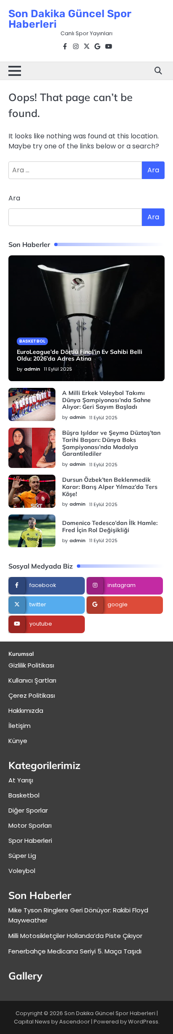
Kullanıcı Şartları (32, 680)
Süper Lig (22, 855)
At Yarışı (20, 780)
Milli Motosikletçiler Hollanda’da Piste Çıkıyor (75, 935)
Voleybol (21, 870)
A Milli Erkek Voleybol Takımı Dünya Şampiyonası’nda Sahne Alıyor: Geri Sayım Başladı (106, 400)
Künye (17, 740)
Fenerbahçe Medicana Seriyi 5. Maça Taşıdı (75, 951)
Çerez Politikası (31, 695)
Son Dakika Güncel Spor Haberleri (69, 19)
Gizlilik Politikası (31, 665)
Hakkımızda (25, 710)
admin (32, 369)
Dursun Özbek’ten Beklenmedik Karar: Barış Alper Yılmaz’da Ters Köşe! (109, 487)
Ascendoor (74, 1022)
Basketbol (32, 341)
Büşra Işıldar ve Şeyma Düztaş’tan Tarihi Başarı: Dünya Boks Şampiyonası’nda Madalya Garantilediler (111, 443)
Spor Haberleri (30, 840)
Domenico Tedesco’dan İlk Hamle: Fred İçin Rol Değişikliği (109, 526)
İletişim (19, 725)
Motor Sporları (30, 825)
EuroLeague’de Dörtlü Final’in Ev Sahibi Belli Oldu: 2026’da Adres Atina (79, 355)
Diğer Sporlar (28, 810)
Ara (14, 198)
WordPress (143, 1022)
